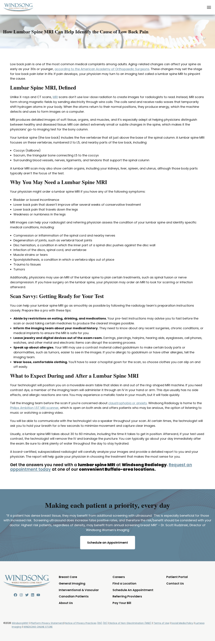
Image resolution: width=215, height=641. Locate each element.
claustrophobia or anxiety (127, 403)
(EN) (99, 623)
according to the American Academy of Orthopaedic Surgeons (102, 69)
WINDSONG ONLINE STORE (38, 626)
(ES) (105, 623)
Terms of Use (161, 623)
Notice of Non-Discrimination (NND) (130, 623)
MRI (55, 97)
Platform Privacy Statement (47, 623)
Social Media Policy (182, 623)
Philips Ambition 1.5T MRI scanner (34, 408)
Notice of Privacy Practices (80, 623)
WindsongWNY (20, 623)
